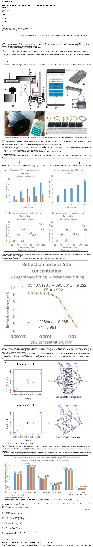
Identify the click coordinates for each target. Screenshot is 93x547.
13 (13, 453)
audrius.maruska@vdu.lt (11, 539)
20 (44, 144)
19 (43, 144)
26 (61, 448)
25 (24, 446)
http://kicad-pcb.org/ (30, 63)
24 (11, 445)
